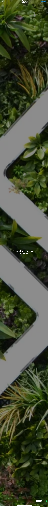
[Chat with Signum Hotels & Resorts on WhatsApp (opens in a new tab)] (46, 501)
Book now (43, 1)
